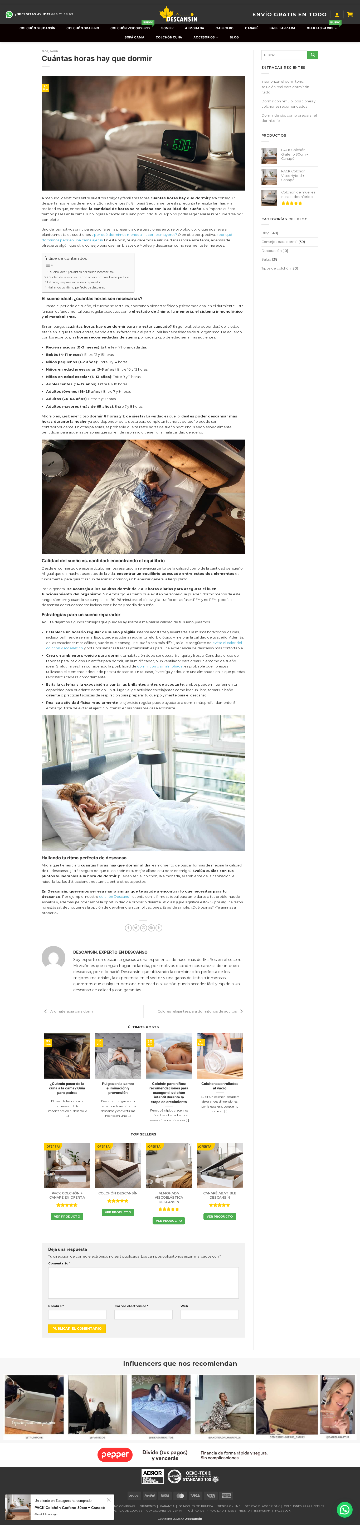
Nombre (56, 1306)
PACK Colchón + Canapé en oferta (67, 1195)
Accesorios (204, 37)
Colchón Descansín (37, 28)
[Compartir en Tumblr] (158, 927)
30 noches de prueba (196, 1506)
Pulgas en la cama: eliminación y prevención (118, 1088)
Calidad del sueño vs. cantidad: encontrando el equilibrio (88, 277)
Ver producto (67, 1216)
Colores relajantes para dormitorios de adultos (197, 1011)
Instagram (262, 1510)
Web (184, 1306)
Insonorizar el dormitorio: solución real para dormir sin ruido (285, 86)
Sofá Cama (134, 37)
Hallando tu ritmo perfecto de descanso (76, 287)
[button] (337, 14)
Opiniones (147, 1506)
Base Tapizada (282, 28)
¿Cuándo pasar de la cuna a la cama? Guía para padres (67, 1088)
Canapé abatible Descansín (219, 1195)
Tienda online (229, 1506)
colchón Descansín (115, 897)
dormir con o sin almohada (160, 666)
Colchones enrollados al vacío (219, 1086)
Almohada (194, 28)
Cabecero (224, 28)
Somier (167, 28)
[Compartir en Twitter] (136, 927)
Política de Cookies (126, 1510)
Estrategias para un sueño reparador (74, 282)
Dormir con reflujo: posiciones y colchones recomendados (288, 103)
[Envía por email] (143, 927)
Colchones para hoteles (304, 1506)
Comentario (59, 1263)
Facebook (283, 1510)
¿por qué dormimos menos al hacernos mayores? (134, 235)
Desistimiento (239, 1510)
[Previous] (44, 1083)
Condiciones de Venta (164, 1510)
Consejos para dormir (279, 242)
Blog (234, 37)
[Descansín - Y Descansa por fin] (178, 14)
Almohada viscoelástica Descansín (169, 1197)
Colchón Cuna (169, 37)
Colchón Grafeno (82, 28)
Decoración (271, 251)
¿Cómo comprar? (122, 1506)
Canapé (251, 28)
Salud (54, 51)
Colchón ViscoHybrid (131, 27)
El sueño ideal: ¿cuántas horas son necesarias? (80, 272)
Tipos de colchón (276, 268)
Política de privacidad (205, 1510)
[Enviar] (312, 55)
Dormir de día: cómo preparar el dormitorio (289, 118)
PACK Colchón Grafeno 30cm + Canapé (70, 1508)
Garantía (167, 1506)
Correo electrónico (131, 1306)
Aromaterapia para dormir (72, 1011)
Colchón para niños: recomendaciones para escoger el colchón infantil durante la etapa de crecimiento (168, 1093)
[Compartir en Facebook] (128, 927)
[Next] (242, 1083)
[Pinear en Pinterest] (151, 927)
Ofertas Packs (323, 27)
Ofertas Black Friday (262, 1506)
